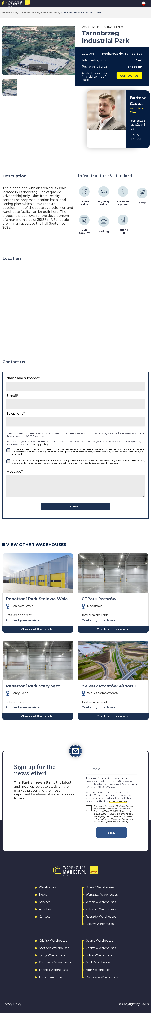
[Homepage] (24, 3)
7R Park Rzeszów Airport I (109, 686)
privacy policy (39, 444)
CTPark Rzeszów (99, 598)
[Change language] (145, 3)
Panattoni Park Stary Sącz (33, 686)
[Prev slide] (5, 52)
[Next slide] (72, 52)
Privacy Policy (11, 1004)
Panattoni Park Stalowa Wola (37, 598)
